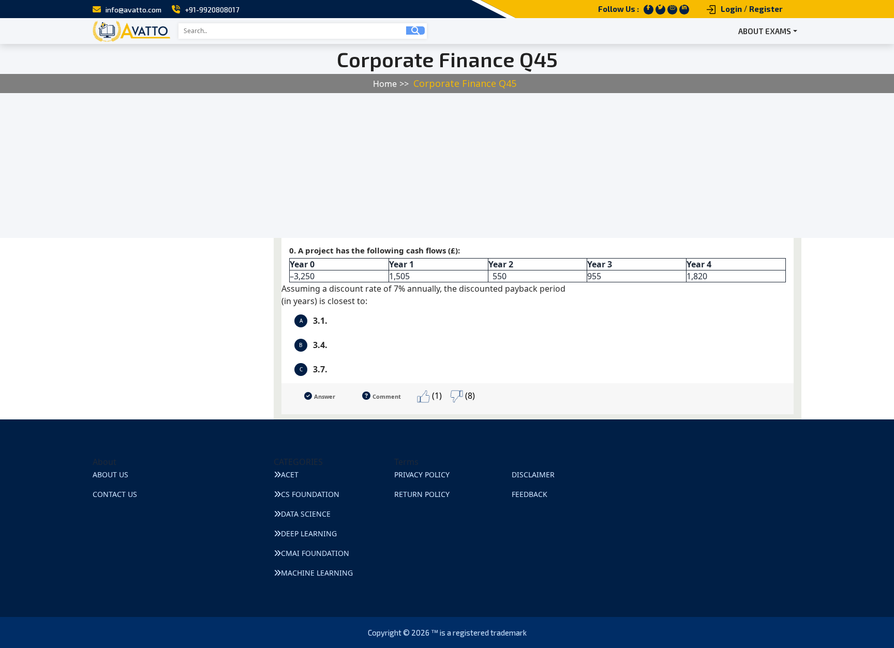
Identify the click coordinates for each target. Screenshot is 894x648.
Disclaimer (533, 474)
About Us (110, 474)
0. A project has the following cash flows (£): (500, 263)
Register (766, 8)
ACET (290, 474)
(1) (436, 395)
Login (731, 8)
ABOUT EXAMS (764, 31)
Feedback (529, 494)
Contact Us (115, 494)
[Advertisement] (310, 165)
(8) (469, 395)
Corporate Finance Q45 (464, 83)
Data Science (306, 514)
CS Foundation (310, 494)
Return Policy (422, 494)
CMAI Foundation (315, 553)
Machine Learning (317, 573)
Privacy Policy (422, 474)
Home (385, 83)
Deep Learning (309, 533)
